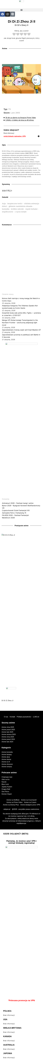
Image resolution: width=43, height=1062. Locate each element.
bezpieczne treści (14, 204)
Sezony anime (8, 723)
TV (9, 109)
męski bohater (31, 209)
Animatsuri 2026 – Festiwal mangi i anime (17, 503)
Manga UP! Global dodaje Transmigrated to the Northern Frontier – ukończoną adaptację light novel (20, 322)
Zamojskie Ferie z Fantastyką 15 (14, 513)
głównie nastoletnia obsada (20, 206)
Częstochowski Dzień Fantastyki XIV (16, 510)
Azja (4, 204)
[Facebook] (2, 14)
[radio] (14, 34)
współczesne (7, 212)
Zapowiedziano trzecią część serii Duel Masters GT (21, 330)
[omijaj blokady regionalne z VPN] (38, 136)
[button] (21, 10)
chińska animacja (31, 204)
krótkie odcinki (17, 209)
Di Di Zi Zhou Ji (7, 700)
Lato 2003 (15, 113)
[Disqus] (21, 255)
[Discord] (12, 14)
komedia (5, 209)
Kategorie (6, 747)
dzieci (4, 206)
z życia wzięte (20, 212)
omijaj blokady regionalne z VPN (15, 136)
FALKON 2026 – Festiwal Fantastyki (15, 515)
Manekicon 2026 (8, 518)
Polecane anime (9, 772)
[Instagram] (7, 14)
